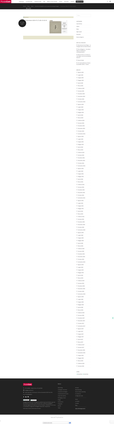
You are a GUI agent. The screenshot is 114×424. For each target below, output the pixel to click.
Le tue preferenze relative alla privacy (60, 422)
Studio (60, 1)
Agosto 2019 (81, 264)
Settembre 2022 (81, 165)
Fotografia (60, 403)
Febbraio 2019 (81, 280)
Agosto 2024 (81, 104)
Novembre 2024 (81, 96)
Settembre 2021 (81, 197)
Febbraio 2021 (81, 216)
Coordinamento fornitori (63, 393)
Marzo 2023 (80, 149)
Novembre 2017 (81, 320)
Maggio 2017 (81, 336)
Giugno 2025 (81, 77)
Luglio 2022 (80, 171)
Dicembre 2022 (81, 157)
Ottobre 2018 (81, 291)
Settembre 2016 (81, 352)
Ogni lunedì (79, 31)
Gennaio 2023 (81, 155)
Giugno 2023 (81, 141)
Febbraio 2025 (81, 88)
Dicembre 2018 (81, 286)
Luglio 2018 (80, 299)
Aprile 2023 (80, 147)
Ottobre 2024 (81, 99)
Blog (28, 6)
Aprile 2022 (80, 179)
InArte (77, 26)
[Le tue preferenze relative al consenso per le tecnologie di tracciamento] (113, 318)
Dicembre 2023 (81, 125)
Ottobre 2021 (81, 195)
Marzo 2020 (80, 246)
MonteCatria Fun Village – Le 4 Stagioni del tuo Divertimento (83, 46)
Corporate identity (62, 395)
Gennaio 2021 (81, 219)
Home (24, 6)
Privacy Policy (80, 374)
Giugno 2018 (81, 302)
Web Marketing (78, 389)
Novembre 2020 (81, 224)
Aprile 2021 (80, 211)
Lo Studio (77, 401)
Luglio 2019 (80, 267)
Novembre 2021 (81, 192)
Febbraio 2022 (81, 184)
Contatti (73, 1)
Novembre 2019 (81, 256)
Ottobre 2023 (81, 131)
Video (59, 407)
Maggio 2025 (81, 80)
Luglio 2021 (80, 203)
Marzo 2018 (80, 310)
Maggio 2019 (81, 272)
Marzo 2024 (80, 117)
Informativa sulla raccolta (47, 422)
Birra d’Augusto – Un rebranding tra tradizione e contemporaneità (83, 51)
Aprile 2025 (80, 83)
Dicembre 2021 (81, 189)
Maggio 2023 (81, 144)
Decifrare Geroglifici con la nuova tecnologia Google (47, 6)
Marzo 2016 (80, 360)
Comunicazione (37, 1)
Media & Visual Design (52, 1)
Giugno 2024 (81, 109)
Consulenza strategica (62, 391)
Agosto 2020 (81, 232)
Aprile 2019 (80, 275)
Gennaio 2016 (81, 366)
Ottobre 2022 (81, 163)
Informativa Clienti (27, 408)
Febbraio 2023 (81, 152)
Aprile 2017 (80, 339)
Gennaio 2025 (81, 91)
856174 (32, 388)
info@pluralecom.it (29, 390)
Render (59, 405)
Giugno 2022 (81, 173)
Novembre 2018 (81, 288)
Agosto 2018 (81, 296)
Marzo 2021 (80, 213)
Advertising (60, 387)
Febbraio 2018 (81, 312)
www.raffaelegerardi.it (80, 408)
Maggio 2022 (81, 176)
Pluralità (78, 34)
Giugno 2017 (81, 334)
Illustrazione (29, 1)
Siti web (77, 387)
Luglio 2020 (80, 235)
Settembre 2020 (81, 229)
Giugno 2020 (81, 237)
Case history (79, 23)
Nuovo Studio (81, 60)
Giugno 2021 (81, 205)
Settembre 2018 (81, 294)
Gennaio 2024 (81, 123)
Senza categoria (80, 37)
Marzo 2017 (80, 342)
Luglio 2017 (80, 331)
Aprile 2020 (80, 243)
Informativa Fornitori (36, 408)
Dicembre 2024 (81, 93)
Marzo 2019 (80, 278)
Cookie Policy (86, 374)
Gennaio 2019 (81, 283)
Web (44, 1)
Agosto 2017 (81, 328)
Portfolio (21, 1)
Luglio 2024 (80, 107)
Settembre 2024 (81, 101)
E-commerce (78, 393)
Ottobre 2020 (81, 227)
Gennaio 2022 (81, 187)
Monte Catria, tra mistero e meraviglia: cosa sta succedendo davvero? (83, 56)
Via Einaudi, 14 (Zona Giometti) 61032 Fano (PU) (42, 392)
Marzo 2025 (80, 85)
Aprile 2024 (80, 115)
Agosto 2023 (81, 136)
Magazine (66, 1)
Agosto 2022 (81, 168)
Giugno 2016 (81, 355)
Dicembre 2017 (81, 318)
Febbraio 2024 (81, 120)
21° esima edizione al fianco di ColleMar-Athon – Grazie (83, 63)
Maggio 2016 (81, 358)
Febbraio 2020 (81, 248)
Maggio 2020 (81, 240)
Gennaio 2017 (81, 347)
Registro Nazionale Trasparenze (43, 406)
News (32, 6)
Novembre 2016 (81, 350)
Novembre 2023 (81, 128)
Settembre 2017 (81, 326)
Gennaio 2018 (81, 315)
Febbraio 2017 (81, 344)
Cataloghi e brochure (62, 389)
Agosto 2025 (81, 72)
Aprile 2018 (80, 307)
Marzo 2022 (80, 181)
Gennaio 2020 (81, 251)
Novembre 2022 (81, 160)
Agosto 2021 (81, 200)
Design (59, 399)
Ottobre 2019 (81, 259)
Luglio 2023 (80, 139)
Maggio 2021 (81, 208)
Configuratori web (79, 395)
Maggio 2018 (81, 304)
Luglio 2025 (80, 75)
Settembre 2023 (81, 133)
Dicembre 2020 (81, 221)
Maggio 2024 (81, 112)
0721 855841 (27, 388)
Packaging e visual (62, 397)
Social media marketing (80, 391)
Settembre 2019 (81, 262)
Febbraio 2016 (81, 363)
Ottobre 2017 (81, 323)
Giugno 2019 (81, 270)
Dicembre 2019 (81, 254)
